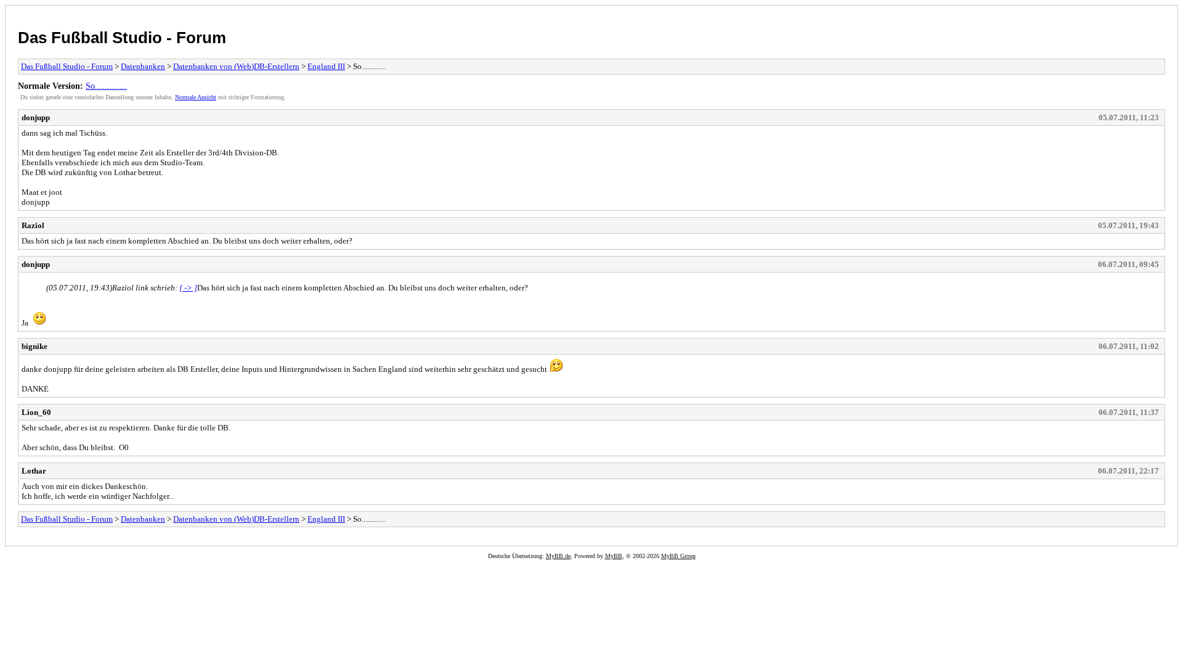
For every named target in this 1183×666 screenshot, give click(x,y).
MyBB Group (678, 556)
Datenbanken (143, 66)
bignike (34, 346)
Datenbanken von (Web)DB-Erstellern (236, 66)
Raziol (33, 225)
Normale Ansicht (195, 97)
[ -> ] (188, 287)
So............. (106, 86)
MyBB (613, 556)
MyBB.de (558, 556)
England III (326, 66)
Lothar (34, 470)
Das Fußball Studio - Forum (122, 37)
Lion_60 (36, 412)
